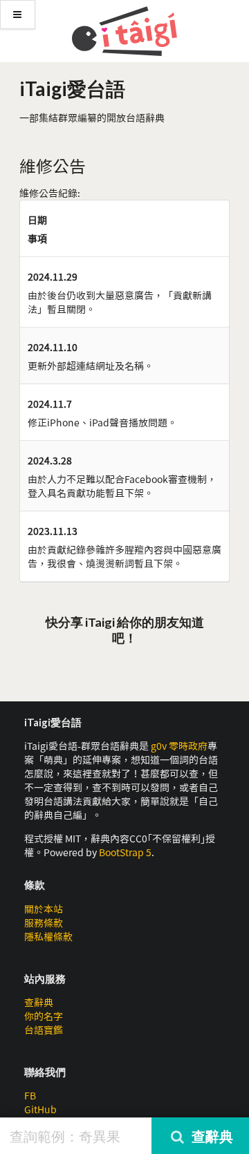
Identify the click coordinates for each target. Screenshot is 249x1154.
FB (30, 1095)
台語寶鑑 (43, 1030)
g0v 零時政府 (179, 746)
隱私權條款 (48, 936)
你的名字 (43, 1016)
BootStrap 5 (125, 852)
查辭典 (38, 1002)
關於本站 (43, 909)
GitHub (40, 1109)
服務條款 (43, 922)
